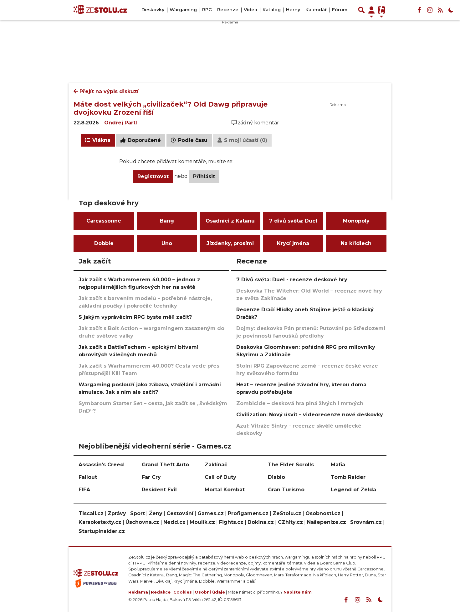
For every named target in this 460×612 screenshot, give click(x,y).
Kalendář (316, 10)
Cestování (179, 513)
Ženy (155, 513)
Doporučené (143, 140)
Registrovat (153, 176)
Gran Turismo (286, 490)
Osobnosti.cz (322, 513)
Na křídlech (356, 243)
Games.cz (210, 513)
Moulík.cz (202, 522)
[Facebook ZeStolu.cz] (419, 10)
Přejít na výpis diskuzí (108, 91)
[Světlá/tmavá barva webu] (451, 10)
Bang (167, 221)
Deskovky (152, 10)
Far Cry (151, 477)
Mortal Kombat (225, 490)
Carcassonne (103, 221)
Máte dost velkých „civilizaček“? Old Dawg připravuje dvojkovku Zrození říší (171, 108)
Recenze (227, 10)
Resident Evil (159, 490)
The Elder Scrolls (291, 465)
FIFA (84, 490)
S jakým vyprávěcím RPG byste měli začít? (135, 317)
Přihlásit (204, 176)
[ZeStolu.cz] (100, 10)
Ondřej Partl (120, 123)
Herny (293, 10)
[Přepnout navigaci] (371, 10)
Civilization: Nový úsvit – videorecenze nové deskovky (309, 415)
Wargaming (183, 10)
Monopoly (356, 221)
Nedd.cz (174, 522)
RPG (207, 10)
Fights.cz (231, 522)
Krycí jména (293, 243)
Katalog (272, 10)
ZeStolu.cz (287, 513)
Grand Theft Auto (165, 465)
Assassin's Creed (101, 465)
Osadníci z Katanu (230, 221)
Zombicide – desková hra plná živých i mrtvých (299, 403)
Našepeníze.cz (326, 522)
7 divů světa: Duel (293, 221)
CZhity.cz (290, 522)
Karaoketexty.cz (100, 522)
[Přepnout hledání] (361, 10)
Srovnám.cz (366, 522)
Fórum (339, 10)
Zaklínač (216, 465)
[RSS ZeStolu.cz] (440, 10)
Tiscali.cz (91, 513)
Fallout (88, 477)
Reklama (138, 592)
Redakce (161, 592)
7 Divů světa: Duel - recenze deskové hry (291, 280)
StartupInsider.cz (102, 531)
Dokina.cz (261, 522)
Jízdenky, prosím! (230, 243)
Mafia (338, 465)
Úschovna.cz (142, 522)
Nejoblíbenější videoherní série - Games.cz (155, 446)
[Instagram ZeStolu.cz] (429, 10)
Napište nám (298, 592)
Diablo (276, 477)
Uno (166, 243)
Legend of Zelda (353, 490)
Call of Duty (220, 477)
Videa (250, 10)
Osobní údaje (210, 592)
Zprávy (117, 513)
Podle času (191, 140)
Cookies (182, 592)
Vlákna (100, 140)
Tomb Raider (348, 477)
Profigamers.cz (248, 513)
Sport (137, 513)
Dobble (104, 243)
